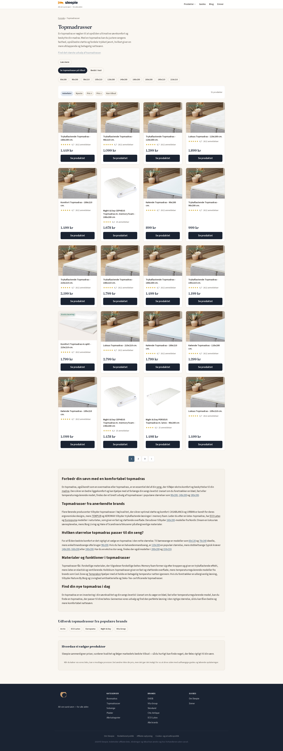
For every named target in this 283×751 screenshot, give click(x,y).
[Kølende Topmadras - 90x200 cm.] (162, 183)
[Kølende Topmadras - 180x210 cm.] (162, 326)
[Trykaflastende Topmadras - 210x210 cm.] (77, 260)
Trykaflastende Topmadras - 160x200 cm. (75, 138)
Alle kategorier (113, 717)
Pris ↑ (89, 93)
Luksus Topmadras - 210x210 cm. (120, 345)
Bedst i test (96, 70)
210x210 (174, 79)
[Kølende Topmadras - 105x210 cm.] (77, 392)
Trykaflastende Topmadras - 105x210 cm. (203, 281)
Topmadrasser (113, 703)
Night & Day (106, 628)
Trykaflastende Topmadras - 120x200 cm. (161, 138)
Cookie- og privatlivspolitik (167, 736)
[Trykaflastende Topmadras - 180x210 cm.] (120, 260)
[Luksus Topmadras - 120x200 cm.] (205, 117)
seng (159, 487)
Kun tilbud (111, 93)
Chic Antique (153, 713)
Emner (220, 4)
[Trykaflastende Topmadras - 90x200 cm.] (205, 183)
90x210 (86, 79)
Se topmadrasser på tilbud (72, 70)
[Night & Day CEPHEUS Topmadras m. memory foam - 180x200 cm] (120, 187)
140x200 (123, 79)
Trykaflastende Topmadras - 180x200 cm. (161, 281)
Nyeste (79, 93)
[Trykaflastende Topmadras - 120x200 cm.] (162, 117)
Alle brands (153, 722)
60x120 (192, 541)
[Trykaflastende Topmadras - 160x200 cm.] (77, 117)
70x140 (202, 541)
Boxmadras (112, 698)
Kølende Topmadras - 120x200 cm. (204, 347)
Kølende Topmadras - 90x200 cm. (161, 204)
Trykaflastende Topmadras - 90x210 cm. (118, 138)
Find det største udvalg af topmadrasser (79, 53)
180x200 (148, 79)
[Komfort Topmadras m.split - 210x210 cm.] (77, 325)
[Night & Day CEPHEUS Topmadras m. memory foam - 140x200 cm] (120, 396)
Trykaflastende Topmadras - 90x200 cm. (203, 204)
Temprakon (95, 574)
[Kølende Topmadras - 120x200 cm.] (205, 326)
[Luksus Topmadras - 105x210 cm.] (205, 392)
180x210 (161, 79)
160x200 (136, 79)
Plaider (110, 713)
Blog (211, 4)
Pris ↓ (99, 93)
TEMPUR (96, 516)
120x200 (111, 79)
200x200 (155, 549)
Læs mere (64, 62)
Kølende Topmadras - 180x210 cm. (161, 347)
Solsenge (111, 708)
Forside (61, 18)
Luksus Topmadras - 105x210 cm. (205, 411)
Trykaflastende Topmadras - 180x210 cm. (118, 281)
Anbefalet (66, 93)
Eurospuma (71, 520)
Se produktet (77, 158)
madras (66, 491)
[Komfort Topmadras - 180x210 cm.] (77, 183)
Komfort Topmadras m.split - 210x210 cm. (76, 346)
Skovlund (152, 708)
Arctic (63, 628)
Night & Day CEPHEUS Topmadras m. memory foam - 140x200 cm (119, 423)
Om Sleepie (194, 698)
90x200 (75, 79)
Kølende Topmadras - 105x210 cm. (76, 413)
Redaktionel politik (125, 736)
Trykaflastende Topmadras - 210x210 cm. (75, 281)
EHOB (150, 698)
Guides (202, 4)
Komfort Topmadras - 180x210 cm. (76, 204)
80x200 (63, 79)
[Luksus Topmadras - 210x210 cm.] (120, 326)
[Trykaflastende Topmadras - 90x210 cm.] (120, 117)
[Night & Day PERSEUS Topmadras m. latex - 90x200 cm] (162, 396)
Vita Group (121, 628)
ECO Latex (215, 516)
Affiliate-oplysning (145, 736)
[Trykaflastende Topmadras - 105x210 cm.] (205, 260)
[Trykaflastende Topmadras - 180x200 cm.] (162, 260)
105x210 (98, 79)
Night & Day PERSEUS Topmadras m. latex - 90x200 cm (162, 421)
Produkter (189, 4)
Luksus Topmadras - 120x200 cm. (205, 136)
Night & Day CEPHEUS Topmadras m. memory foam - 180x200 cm (119, 214)
